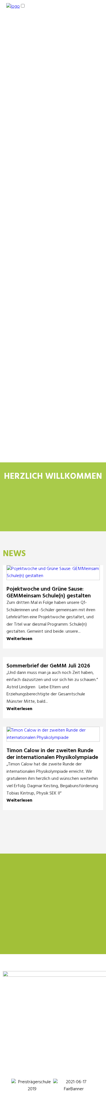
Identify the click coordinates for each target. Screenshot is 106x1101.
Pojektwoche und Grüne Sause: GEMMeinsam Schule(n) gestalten (49, 592)
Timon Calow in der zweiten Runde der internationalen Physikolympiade (52, 754)
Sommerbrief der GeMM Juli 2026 (48, 666)
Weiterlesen (19, 639)
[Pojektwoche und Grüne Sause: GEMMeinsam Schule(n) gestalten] (53, 576)
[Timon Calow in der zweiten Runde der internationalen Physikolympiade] (53, 737)
